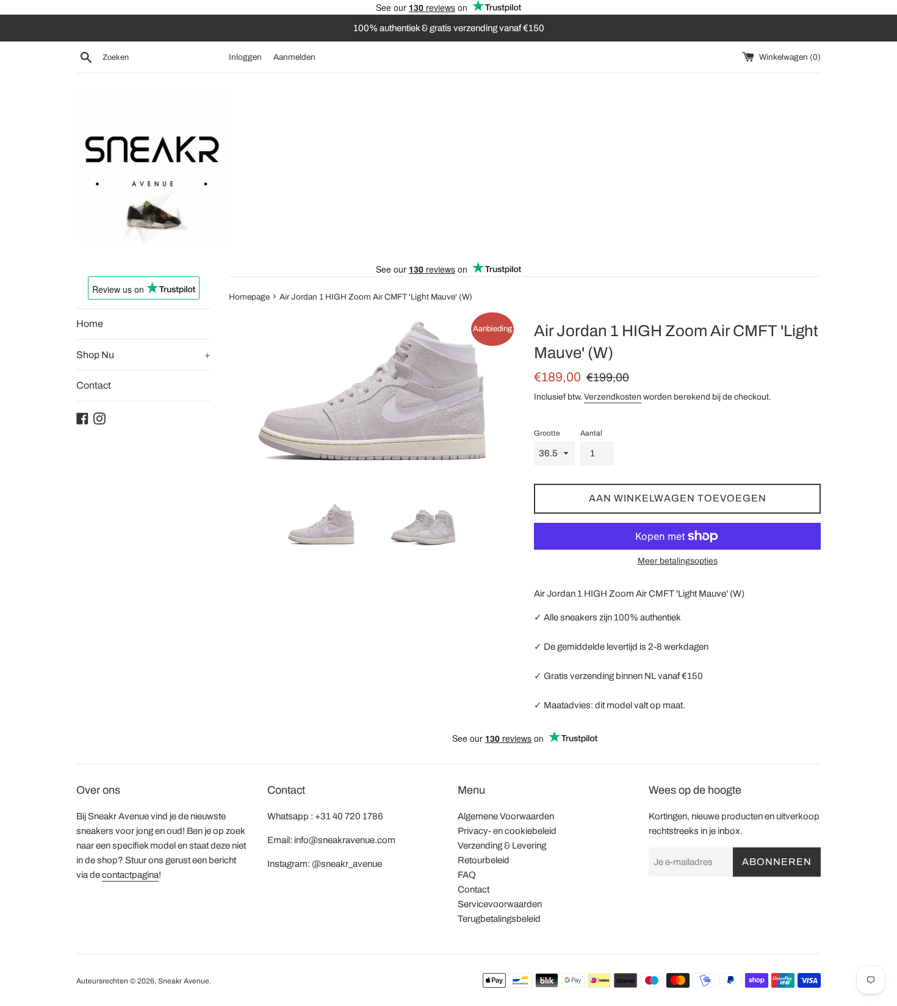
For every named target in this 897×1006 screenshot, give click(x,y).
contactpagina (130, 875)
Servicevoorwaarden (500, 904)
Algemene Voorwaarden (506, 816)
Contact (93, 385)
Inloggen (245, 57)
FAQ (467, 875)
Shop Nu (143, 355)
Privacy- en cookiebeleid (507, 831)
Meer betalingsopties (678, 561)
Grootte (547, 433)
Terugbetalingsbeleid (499, 919)
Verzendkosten (612, 396)
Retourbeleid (484, 860)
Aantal (591, 433)
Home (89, 323)
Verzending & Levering (502, 845)
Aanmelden (294, 57)
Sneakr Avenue (183, 981)
